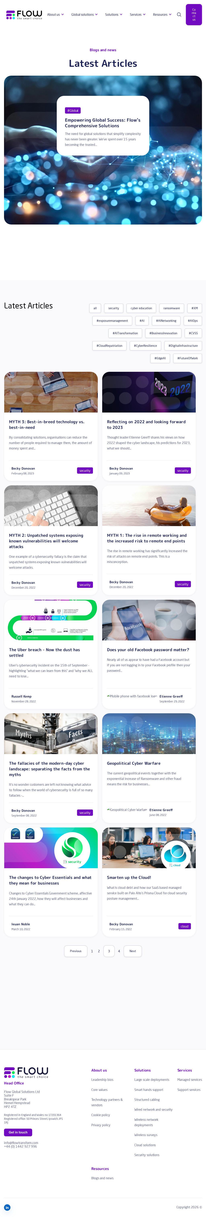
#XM (195, 308)
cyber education (141, 308)
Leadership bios (102, 1079)
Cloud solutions (145, 1145)
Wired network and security (153, 1109)
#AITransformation (125, 333)
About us (53, 14)
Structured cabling (147, 1099)
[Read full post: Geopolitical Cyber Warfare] (149, 753)
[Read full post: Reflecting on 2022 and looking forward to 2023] (149, 411)
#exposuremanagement (112, 320)
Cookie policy (100, 1115)
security (113, 308)
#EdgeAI (160, 358)
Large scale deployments (151, 1079)
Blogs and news (102, 1178)
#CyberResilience (145, 345)
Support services (188, 1090)
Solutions (111, 14)
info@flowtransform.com (21, 1143)
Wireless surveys (145, 1135)
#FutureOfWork (187, 358)
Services (135, 14)
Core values (99, 1090)
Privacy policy (100, 1125)
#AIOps (193, 320)
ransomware (172, 308)
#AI (142, 320)
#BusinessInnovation (163, 333)
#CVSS (193, 333)
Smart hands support (148, 1090)
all (95, 308)
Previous (75, 951)
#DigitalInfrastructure (183, 345)
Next (133, 951)
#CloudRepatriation (109, 345)
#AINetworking (166, 320)
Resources (160, 14)
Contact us (194, 14)
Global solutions (82, 14)
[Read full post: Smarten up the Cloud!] (149, 867)
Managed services (189, 1079)
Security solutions (146, 1155)
